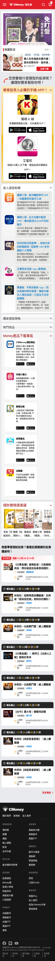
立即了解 (44, 69)
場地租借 (33, 908)
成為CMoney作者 (37, 904)
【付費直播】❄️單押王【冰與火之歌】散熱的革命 (32, 655)
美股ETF (6, 926)
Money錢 (6, 882)
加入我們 (26, 815)
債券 (4, 930)
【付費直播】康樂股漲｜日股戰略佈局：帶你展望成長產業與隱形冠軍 (32, 566)
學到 (31, 878)
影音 (4, 847)
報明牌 (32, 864)
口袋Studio (34, 882)
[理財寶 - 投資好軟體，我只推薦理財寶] (21, 4)
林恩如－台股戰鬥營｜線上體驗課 (32, 626)
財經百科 (6, 891)
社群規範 (37, 954)
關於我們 (6, 815)
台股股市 (6, 913)
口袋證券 (6, 899)
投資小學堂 (7, 886)
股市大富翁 (34, 852)
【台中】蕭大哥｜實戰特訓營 (30, 711)
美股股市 (6, 917)
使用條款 (15, 954)
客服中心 (33, 896)
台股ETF (6, 921)
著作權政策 (26, 954)
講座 (4, 838)
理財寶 (5, 830)
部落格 (16, 815)
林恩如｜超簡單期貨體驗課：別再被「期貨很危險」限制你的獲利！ (32, 597)
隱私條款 (5, 954)
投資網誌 (6, 878)
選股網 (32, 856)
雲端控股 (33, 860)
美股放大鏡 (7, 895)
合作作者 (6, 851)
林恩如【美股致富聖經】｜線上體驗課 (32, 741)
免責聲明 (47, 954)
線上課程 (6, 842)
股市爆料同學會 (9, 864)
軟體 (4, 834)
